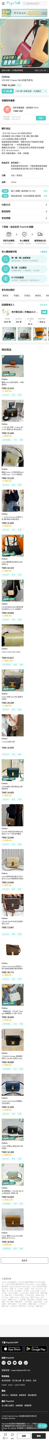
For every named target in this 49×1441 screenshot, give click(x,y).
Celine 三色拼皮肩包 (9, 1282)
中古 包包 (30, 1306)
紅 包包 (26, 1291)
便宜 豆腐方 (38, 1302)
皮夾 (34, 1380)
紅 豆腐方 (18, 1291)
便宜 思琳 (30, 1300)
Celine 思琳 (35, 1291)
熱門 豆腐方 (12, 1304)
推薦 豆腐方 (33, 1304)
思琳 (11, 1289)
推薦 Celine (12, 1300)
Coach (4, 1385)
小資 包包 (13, 1306)
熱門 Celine (35, 1297)
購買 (39, 1436)
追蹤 (44, 312)
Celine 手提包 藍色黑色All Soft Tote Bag (19, 1284)
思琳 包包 (8, 1295)
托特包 (27, 295)
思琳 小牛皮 (34, 1293)
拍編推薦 (19, 1405)
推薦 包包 (39, 1306)
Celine (13, 182)
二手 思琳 (21, 1300)
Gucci (10, 1385)
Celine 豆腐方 (13, 1293)
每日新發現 (6, 1380)
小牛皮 (20, 1289)
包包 (32, 1289)
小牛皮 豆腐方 (18, 1295)
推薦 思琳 (18, 1302)
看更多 (24, 1260)
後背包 (38, 295)
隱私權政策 (32, 1395)
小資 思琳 (39, 1300)
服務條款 (22, 1395)
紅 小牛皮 (10, 1291)
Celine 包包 (24, 1293)
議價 (24, 1436)
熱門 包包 (22, 1306)
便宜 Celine (14, 1297)
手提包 (16, 295)
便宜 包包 (5, 1306)
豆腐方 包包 (40, 1295)
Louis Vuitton (20, 1385)
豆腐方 (26, 1289)
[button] (7, 321)
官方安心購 (16, 1380)
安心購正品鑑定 (8, 1405)
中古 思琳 (10, 1302)
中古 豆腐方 (22, 1304)
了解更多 (43, 252)
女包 (13, 175)
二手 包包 (42, 1304)
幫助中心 (5, 1395)
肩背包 (19, 175)
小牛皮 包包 (29, 1295)
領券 (41, 118)
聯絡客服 (13, 1395)
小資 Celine (24, 1297)
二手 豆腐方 (28, 1302)
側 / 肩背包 (27, 1380)
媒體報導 (27, 1405)
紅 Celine (39, 1289)
